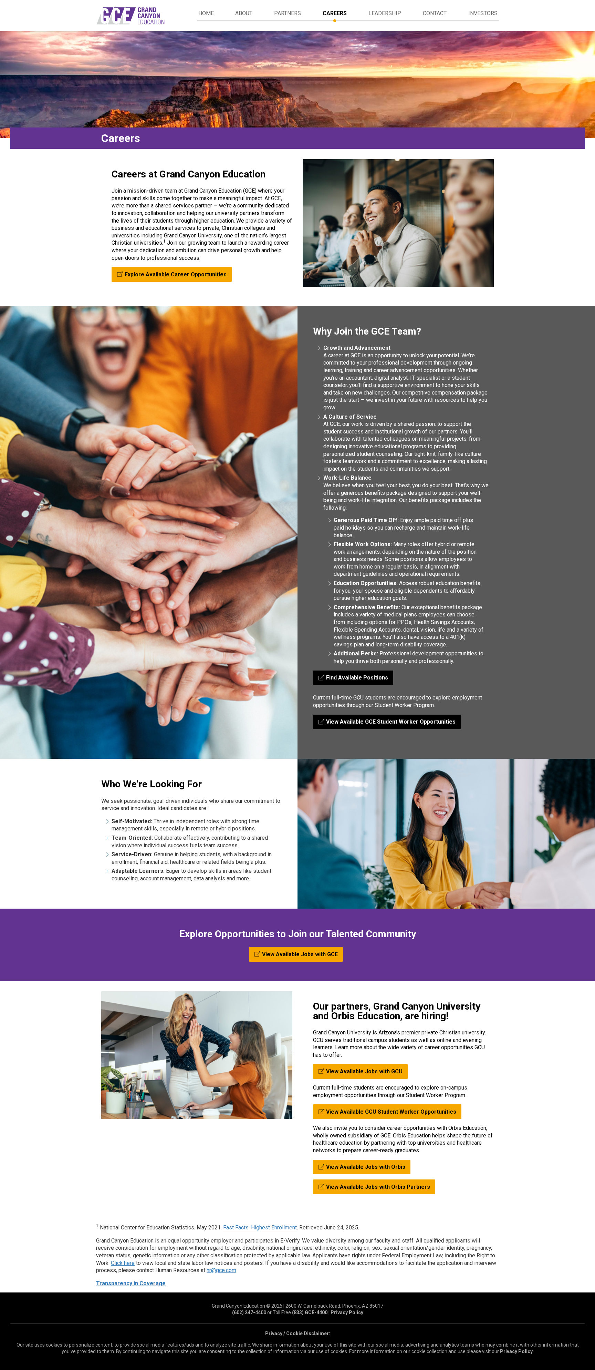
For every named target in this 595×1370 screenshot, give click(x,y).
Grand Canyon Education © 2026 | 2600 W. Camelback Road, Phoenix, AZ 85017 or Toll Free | (297, 1309)
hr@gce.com (221, 1270)
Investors (483, 13)
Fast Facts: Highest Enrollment (260, 1227)
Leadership (384, 13)
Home (206, 13)
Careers (335, 13)
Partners (287, 13)
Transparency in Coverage (131, 1283)
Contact (435, 13)
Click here (123, 1263)
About (243, 13)
